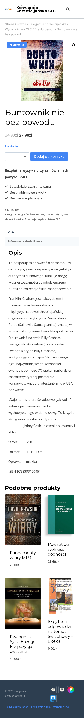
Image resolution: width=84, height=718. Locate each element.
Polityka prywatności (17, 707)
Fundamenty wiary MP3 (23, 555)
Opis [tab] (11, 232)
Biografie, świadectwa (30, 214)
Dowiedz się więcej (23, 575)
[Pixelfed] (70, 689)
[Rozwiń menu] (75, 9)
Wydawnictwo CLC (49, 219)
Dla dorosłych (54, 214)
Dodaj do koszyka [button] (23, 669)
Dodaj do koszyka (49, 156)
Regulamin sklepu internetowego (50, 707)
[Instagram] (61, 689)
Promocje (30, 219)
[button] (73, 45)
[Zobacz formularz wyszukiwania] (66, 9)
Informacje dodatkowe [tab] (25, 241)
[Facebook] (53, 689)
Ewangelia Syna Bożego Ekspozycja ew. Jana (23, 644)
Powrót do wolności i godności (58, 549)
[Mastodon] (53, 698)
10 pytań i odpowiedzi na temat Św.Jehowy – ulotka (60, 631)
